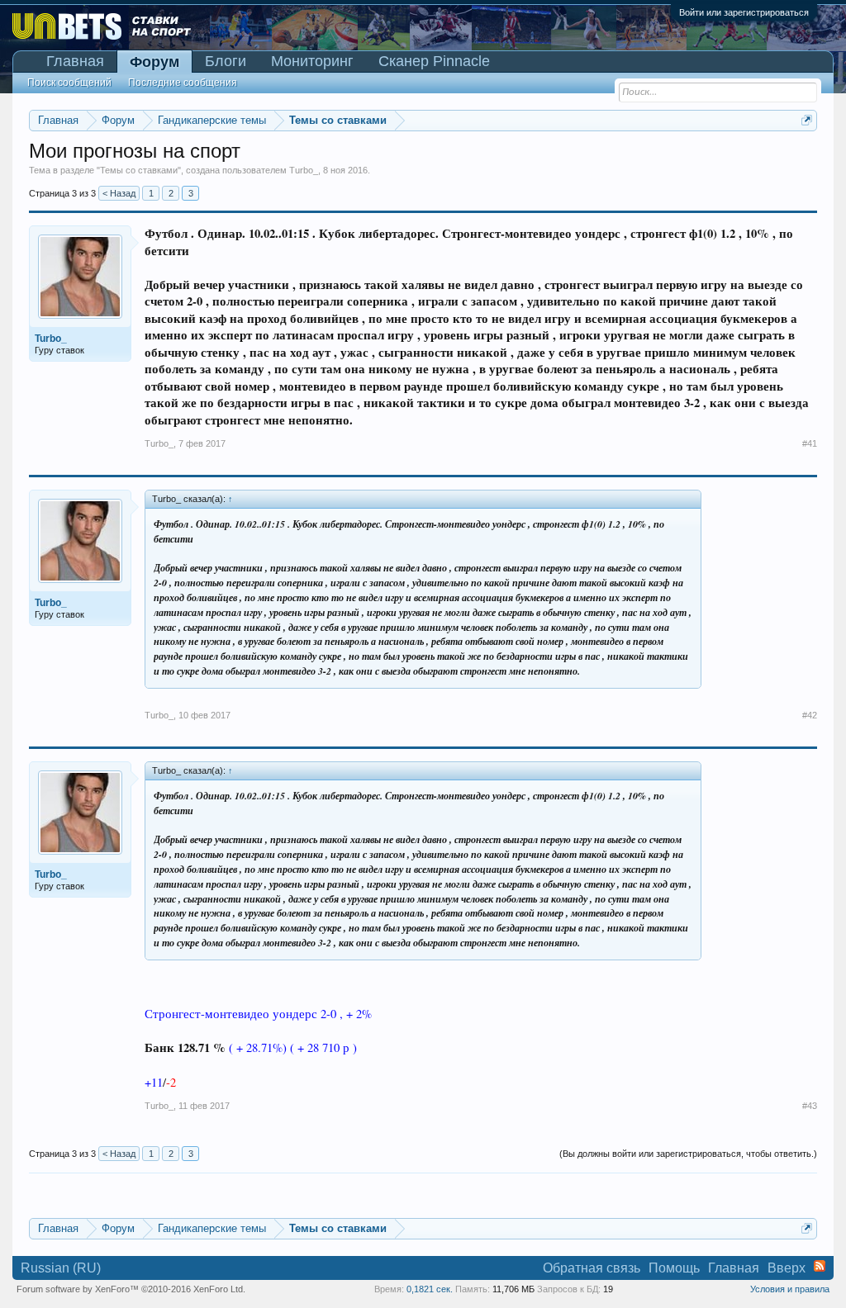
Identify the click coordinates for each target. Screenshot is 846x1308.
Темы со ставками (139, 170)
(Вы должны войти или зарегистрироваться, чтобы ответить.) (688, 1154)
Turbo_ (303, 170)
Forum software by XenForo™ (131, 1289)
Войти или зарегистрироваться (744, 12)
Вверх (787, 1268)
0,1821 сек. (429, 1289)
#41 (809, 443)
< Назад (118, 193)
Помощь (674, 1268)
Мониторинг (312, 61)
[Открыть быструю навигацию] (806, 120)
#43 (809, 1106)
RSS (819, 1266)
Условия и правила (789, 1289)
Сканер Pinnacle (434, 61)
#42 (809, 715)
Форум (154, 62)
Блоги (225, 61)
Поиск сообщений (69, 82)
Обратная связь (591, 1268)
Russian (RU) (61, 1268)
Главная (75, 61)
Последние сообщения (182, 82)
